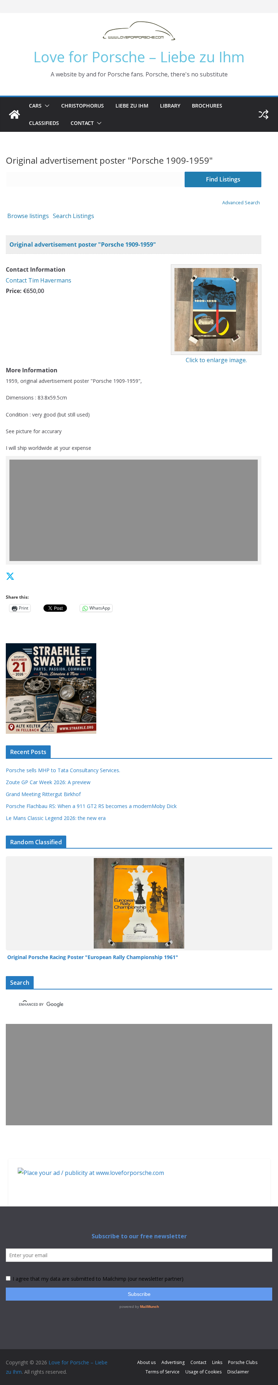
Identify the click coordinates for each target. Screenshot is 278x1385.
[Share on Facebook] (19, 576)
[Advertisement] (139, 510)
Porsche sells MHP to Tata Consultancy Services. (63, 770)
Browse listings (28, 216)
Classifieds (44, 123)
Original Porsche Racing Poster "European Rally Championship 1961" (92, 957)
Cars (35, 105)
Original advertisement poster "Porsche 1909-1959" (82, 244)
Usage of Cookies (203, 1372)
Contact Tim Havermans (38, 280)
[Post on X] (10, 576)
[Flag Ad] (26, 576)
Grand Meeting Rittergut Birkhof (43, 794)
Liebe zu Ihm (131, 105)
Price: (14, 291)
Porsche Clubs (242, 1362)
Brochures (207, 105)
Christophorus (82, 105)
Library (170, 105)
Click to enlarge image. (216, 360)
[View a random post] (263, 114)
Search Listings (73, 216)
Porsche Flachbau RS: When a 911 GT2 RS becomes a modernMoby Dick (91, 806)
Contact (82, 123)
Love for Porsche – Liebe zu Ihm (139, 57)
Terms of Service (163, 1372)
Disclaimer (238, 1372)
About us (146, 1362)
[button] (46, 106)
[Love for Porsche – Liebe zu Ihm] (14, 114)
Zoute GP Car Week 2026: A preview (48, 782)
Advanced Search (241, 202)
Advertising (173, 1362)
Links (217, 1362)
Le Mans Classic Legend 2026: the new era (56, 818)
